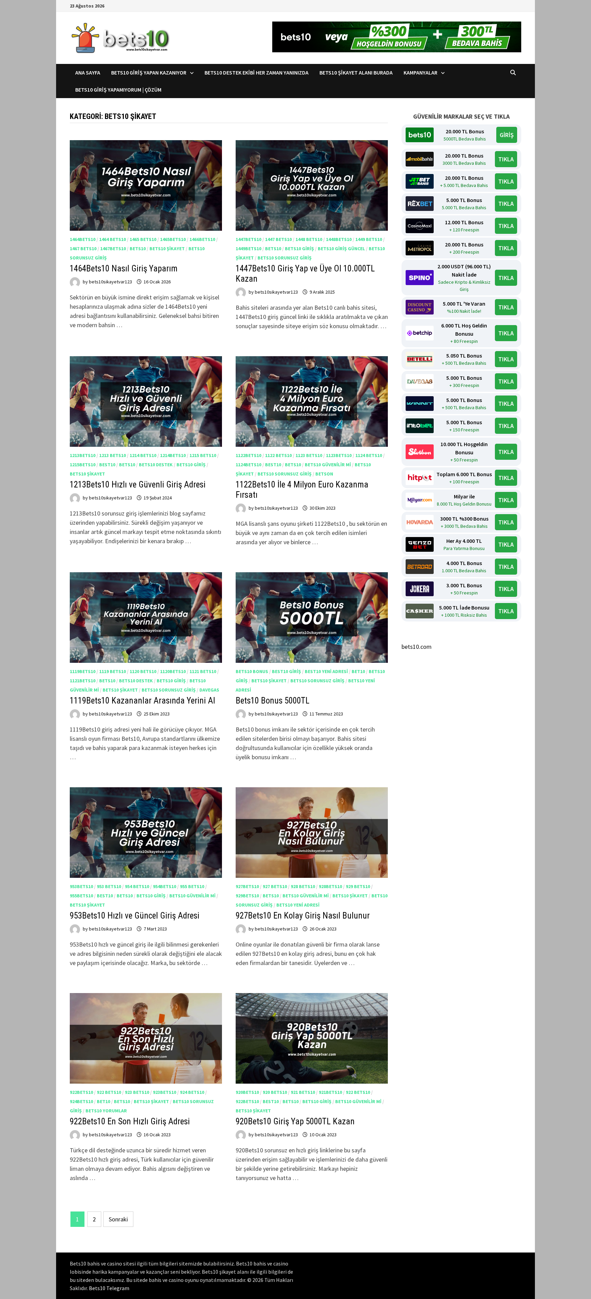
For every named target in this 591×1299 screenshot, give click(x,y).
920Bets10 (247, 1092)
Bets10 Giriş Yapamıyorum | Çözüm (118, 89)
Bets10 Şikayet (167, 248)
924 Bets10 (192, 1092)
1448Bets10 (339, 239)
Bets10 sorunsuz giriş (285, 258)
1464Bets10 (82, 239)
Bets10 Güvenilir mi (328, 464)
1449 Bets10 (368, 239)
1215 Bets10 (202, 455)
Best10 (107, 464)
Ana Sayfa (87, 72)
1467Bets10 (113, 248)
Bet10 (358, 671)
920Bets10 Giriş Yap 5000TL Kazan (295, 1121)
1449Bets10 (248, 248)
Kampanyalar (420, 72)
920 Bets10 (275, 1092)
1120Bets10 (173, 671)
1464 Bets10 (112, 239)
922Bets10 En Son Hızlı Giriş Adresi (130, 1121)
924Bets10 (81, 1101)
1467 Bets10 (83, 248)
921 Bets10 (303, 1092)
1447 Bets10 (278, 239)
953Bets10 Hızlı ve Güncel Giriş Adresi (134, 916)
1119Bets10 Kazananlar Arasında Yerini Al (142, 701)
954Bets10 (164, 886)
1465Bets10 (173, 239)
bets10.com (417, 647)
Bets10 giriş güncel (341, 248)
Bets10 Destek (156, 464)
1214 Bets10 (143, 455)
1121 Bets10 (202, 671)
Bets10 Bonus (252, 671)
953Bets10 (81, 886)
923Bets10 (164, 1092)
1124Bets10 (248, 464)
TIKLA (506, 159)
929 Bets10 (358, 886)
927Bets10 (247, 886)
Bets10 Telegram (109, 1288)
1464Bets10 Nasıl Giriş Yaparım (124, 268)
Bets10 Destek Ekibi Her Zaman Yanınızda (256, 72)
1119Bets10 (82, 671)
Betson (324, 474)
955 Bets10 (192, 886)
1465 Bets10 (143, 239)
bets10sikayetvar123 (110, 282)
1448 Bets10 (309, 239)
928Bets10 (330, 886)
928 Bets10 (303, 886)
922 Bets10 (109, 1092)
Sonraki (118, 1219)
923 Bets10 (137, 1092)
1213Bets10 (82, 455)
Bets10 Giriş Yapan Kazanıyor (148, 72)
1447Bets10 (248, 239)
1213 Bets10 (112, 455)
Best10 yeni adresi (326, 671)
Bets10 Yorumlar (106, 1111)
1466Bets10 (202, 239)
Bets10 (138, 248)
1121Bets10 (82, 681)
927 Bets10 (275, 886)
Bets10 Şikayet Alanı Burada (356, 72)
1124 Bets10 (368, 455)
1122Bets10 (248, 455)
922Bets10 (81, 1092)
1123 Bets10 (309, 455)
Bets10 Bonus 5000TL (273, 701)
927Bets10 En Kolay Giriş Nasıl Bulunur (304, 916)
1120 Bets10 (143, 671)
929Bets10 (247, 896)
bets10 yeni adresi (297, 905)
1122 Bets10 (278, 455)
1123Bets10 (339, 455)
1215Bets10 (82, 464)
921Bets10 (330, 1092)
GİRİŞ (507, 135)
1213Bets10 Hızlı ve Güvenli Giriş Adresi (138, 485)
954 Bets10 (137, 886)
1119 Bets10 (112, 671)
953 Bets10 (109, 886)
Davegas (209, 690)
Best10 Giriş (286, 671)
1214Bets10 (173, 455)
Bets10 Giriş (299, 248)
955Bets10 (81, 896)
